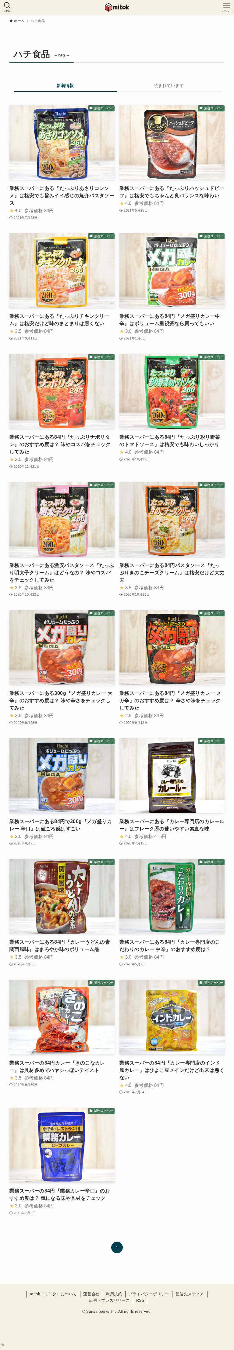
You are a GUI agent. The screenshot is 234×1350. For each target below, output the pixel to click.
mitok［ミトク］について (53, 1294)
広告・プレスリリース (109, 1300)
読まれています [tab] (169, 85)
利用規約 (114, 1294)
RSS (140, 1300)
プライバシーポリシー (149, 1294)
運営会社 (91, 1294)
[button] (2, 1345)
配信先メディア (190, 1294)
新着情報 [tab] (65, 85)
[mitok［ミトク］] (117, 7)
